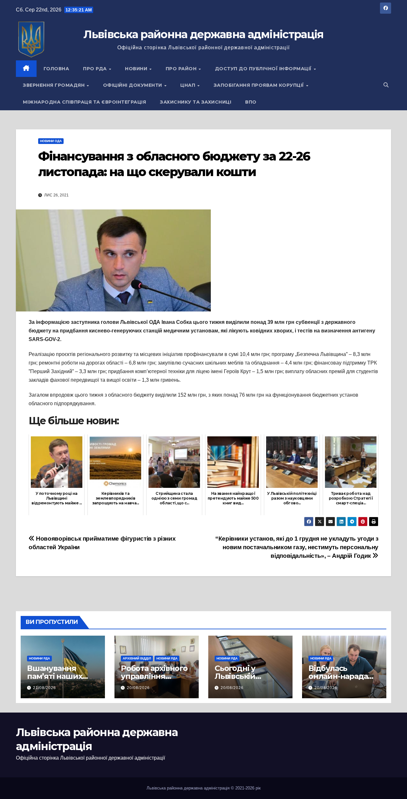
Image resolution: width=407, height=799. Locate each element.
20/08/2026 (138, 688)
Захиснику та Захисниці (195, 102)
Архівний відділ (137, 658)
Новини (137, 69)
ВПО (251, 102)
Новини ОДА (51, 141)
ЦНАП (188, 85)
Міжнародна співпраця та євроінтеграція (84, 102)
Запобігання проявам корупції (260, 85)
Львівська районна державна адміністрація (203, 34)
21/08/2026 (44, 688)
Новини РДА (39, 658)
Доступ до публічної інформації (264, 69)
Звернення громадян (54, 85)
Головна (56, 69)
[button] (386, 85)
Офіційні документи (133, 85)
